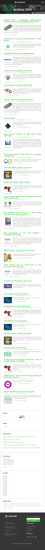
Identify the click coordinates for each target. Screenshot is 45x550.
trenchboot (24, 503)
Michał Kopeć (21, 120)
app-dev (20, 163)
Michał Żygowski (23, 72)
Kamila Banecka (20, 282)
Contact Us (29, 530)
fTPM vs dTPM (9, 118)
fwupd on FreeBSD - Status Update (17, 182)
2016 (4, 489)
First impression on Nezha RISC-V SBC (18, 85)
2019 (4, 485)
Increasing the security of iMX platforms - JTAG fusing (22, 39)
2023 (4, 480)
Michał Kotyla (22, 41)
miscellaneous (25, 175)
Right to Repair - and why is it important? (19, 250)
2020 (4, 484)
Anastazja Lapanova (22, 295)
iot (14, 95)
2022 (4, 481)
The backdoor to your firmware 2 (16, 294)
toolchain (23, 505)
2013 (4, 494)
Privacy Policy (30, 528)
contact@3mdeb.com (13, 533)
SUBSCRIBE (33, 520)
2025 (4, 477)
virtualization (39, 505)
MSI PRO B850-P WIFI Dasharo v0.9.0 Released (14, 442)
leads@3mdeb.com (12, 534)
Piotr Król (19, 199)
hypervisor (5, 507)
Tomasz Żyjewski (23, 23)
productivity (18, 505)
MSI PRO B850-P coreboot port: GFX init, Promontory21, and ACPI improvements (22, 447)
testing (31, 505)
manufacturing (21, 49)
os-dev (17, 95)
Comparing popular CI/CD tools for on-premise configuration (22, 155)
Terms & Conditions (31, 526)
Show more (10, 507)
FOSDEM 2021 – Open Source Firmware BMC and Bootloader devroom (22, 376)
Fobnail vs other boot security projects (18, 100)
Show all (5, 467)
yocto (27, 505)
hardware (25, 127)
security (15, 34)
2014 (4, 492)
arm (13, 505)
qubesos (10, 505)
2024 (4, 478)
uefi (4, 505)
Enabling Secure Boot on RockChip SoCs (19, 53)
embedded (18, 503)
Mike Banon (18, 169)
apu (34, 505)
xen (6, 505)
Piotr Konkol (21, 157)
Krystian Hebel (7, 461)
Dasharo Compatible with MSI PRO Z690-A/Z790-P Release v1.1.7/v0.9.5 (19, 436)
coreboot (4, 503)
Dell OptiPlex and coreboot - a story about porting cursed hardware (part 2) (22, 213)
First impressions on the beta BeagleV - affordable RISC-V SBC (22, 233)
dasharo (28, 503)
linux (8, 503)
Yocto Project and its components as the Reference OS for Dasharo (22, 265)
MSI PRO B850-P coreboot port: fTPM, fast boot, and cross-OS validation (20, 445)
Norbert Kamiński (21, 307)
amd (32, 503)
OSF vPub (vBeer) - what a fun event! (17, 167)
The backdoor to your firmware (15, 321)
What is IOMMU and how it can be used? (19, 392)
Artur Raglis (27, 157)
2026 (4, 475)
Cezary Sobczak (23, 86)
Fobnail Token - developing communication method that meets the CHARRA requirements (22, 20)
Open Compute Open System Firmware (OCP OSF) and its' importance (22, 197)
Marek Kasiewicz (22, 393)
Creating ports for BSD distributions (17, 306)
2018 (4, 487)
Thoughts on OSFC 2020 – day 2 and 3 (18, 281)
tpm (40, 503)
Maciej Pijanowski (20, 236)
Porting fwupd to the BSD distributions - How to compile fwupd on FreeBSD (22, 360)
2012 (4, 495)
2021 (4, 482)
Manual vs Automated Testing (15, 348)
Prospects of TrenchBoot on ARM (11, 439)
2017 (4, 488)
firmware (11, 34)
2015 (4, 491)
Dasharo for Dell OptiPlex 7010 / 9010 (18, 71)
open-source (13, 503)
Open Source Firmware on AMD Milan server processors (22, 134)
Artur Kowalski (22, 55)
